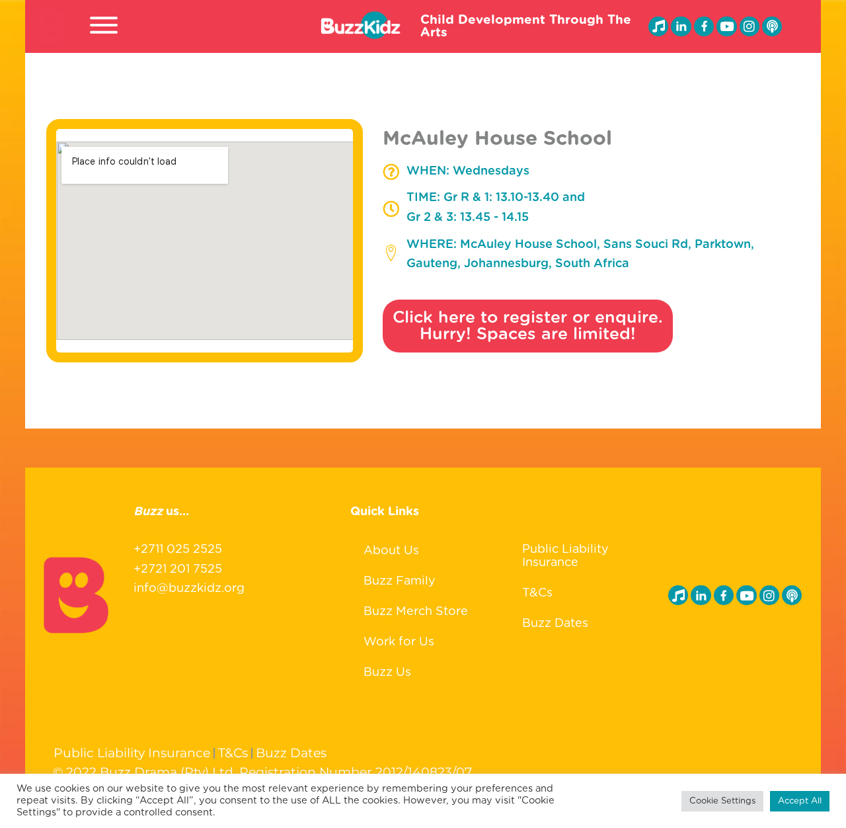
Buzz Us (387, 673)
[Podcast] (772, 26)
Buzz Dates (555, 624)
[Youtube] (726, 26)
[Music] (658, 26)
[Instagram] (749, 26)
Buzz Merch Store (416, 612)
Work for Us (399, 642)
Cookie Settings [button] (722, 801)
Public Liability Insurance (565, 556)
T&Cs (537, 593)
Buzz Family (400, 581)
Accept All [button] (800, 801)
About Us (391, 551)
